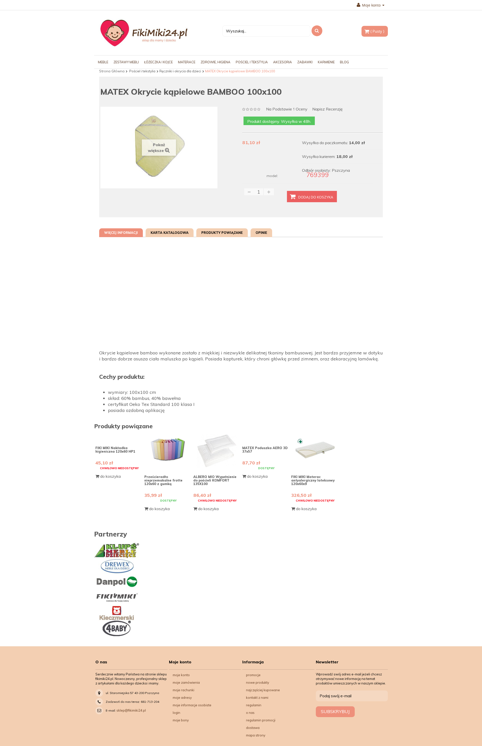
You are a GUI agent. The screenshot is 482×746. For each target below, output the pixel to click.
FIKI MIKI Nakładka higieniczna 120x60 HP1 (115, 449)
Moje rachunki (183, 690)
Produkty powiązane (222, 233)
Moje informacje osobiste (192, 705)
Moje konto (181, 675)
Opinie (261, 233)
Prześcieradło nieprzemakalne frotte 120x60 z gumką (163, 480)
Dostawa (253, 728)
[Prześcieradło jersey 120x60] (168, 451)
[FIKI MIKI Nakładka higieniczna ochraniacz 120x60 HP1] (119, 436)
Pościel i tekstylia (142, 71)
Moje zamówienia (186, 682)
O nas (250, 713)
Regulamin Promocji (260, 720)
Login (176, 713)
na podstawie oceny (287, 109)
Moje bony (181, 720)
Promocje (253, 675)
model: (272, 176)
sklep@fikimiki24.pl (131, 710)
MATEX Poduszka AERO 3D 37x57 (265, 449)
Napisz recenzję (327, 109)
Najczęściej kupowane (263, 690)
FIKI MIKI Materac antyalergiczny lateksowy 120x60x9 (313, 480)
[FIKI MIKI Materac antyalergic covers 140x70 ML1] (315, 451)
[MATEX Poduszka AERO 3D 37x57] (266, 436)
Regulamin (253, 705)
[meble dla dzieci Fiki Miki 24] (143, 32)
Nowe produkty (257, 682)
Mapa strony (255, 735)
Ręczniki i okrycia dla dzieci (180, 71)
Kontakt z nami (257, 698)
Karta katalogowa (170, 233)
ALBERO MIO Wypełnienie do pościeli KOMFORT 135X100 (214, 480)
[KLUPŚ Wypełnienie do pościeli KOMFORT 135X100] (217, 451)
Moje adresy (182, 698)
